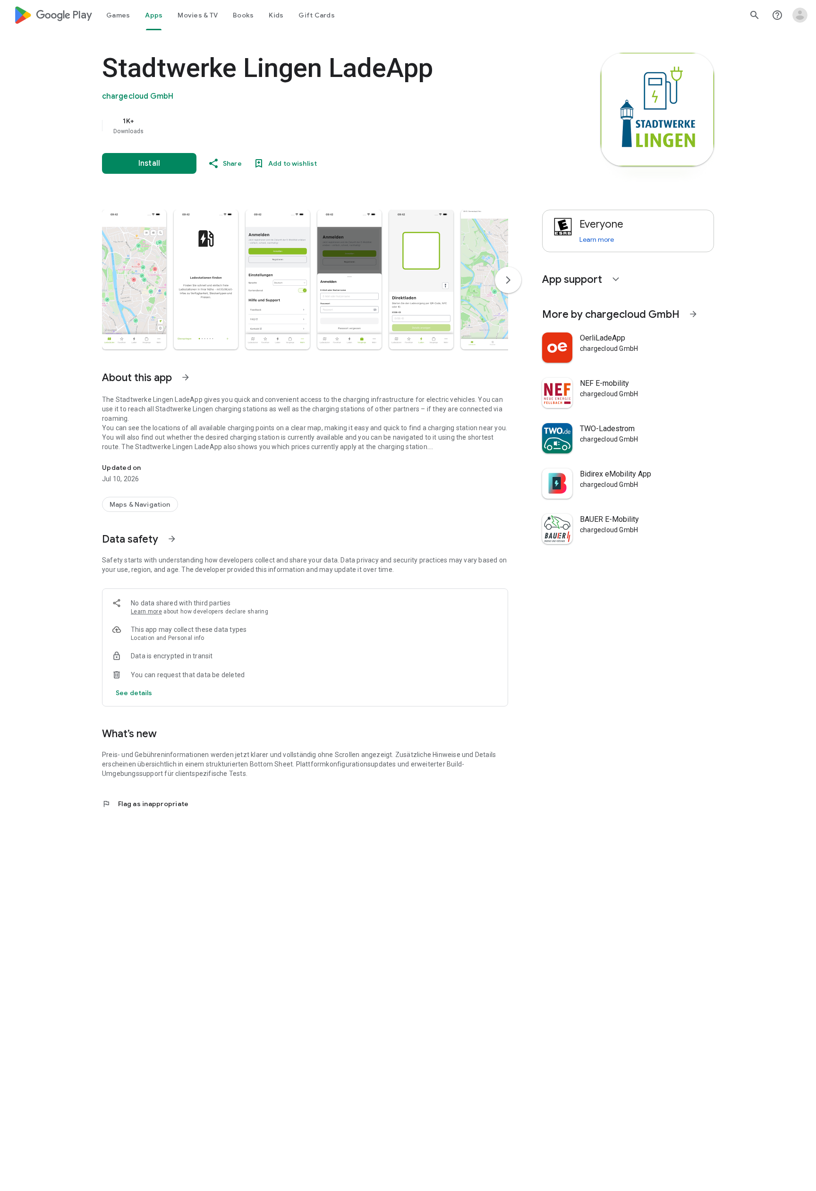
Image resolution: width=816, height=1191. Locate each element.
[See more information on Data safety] (172, 538)
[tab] (118, 15)
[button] (134, 279)
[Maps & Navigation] (140, 504)
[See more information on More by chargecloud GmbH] (693, 314)
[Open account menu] (800, 15)
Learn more (146, 611)
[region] (291, 125)
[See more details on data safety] (134, 692)
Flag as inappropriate (145, 804)
